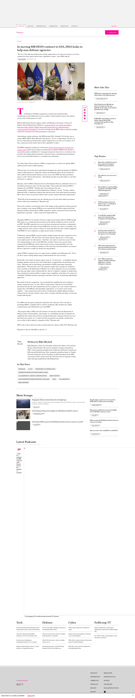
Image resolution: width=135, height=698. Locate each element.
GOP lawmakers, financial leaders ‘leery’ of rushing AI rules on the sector (107, 203)
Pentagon (22, 369)
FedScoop (21, 26)
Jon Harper (37, 424)
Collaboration (64, 379)
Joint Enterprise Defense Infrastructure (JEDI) (34, 379)
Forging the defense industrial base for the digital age (49, 400)
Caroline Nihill (101, 112)
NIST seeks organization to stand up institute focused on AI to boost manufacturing (107, 247)
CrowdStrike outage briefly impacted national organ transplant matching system (107, 217)
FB (104, 691)
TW (107, 691)
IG (113, 691)
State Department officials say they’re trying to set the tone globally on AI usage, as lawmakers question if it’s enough (105, 106)
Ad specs (107, 680)
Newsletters (108, 673)
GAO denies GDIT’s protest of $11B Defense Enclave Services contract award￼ (57, 422)
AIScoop (30, 26)
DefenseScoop (41, 26)
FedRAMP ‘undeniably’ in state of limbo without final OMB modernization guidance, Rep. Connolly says (105, 121)
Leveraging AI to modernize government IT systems (42, 616)
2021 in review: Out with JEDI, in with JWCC (104, 431)
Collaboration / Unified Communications (33, 376)
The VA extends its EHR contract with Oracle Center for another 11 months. (19, 463)
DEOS (54, 379)
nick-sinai (37, 407)
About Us (19, 684)
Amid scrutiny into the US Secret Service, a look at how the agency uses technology (107, 232)
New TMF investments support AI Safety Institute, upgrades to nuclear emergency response (107, 261)
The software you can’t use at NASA (107, 176)
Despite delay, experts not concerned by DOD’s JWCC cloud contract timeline (102, 401)
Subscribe (113, 32)
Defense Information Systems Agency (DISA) (33, 372)
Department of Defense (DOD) (45, 369)
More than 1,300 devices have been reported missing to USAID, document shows (107, 164)
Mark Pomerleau (97, 404)
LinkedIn (111, 691)
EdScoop (74, 26)
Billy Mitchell (22, 59)
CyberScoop (53, 26)
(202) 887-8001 (108, 684)
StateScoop (64, 26)
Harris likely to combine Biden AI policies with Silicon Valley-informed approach (108, 188)
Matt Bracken (104, 208)
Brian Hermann (23, 382)
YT (116, 691)
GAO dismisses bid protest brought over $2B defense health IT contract (55, 411)
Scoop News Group (102, 98)
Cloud (30, 369)
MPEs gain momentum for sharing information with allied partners (105, 94)
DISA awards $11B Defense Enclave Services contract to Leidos (104, 421)
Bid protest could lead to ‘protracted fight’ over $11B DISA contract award (103, 411)
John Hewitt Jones (39, 413)
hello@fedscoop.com (111, 688)
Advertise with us (109, 677)
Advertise (114, 26)
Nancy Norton (54, 376)
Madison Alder (104, 193)
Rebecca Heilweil (105, 168)
